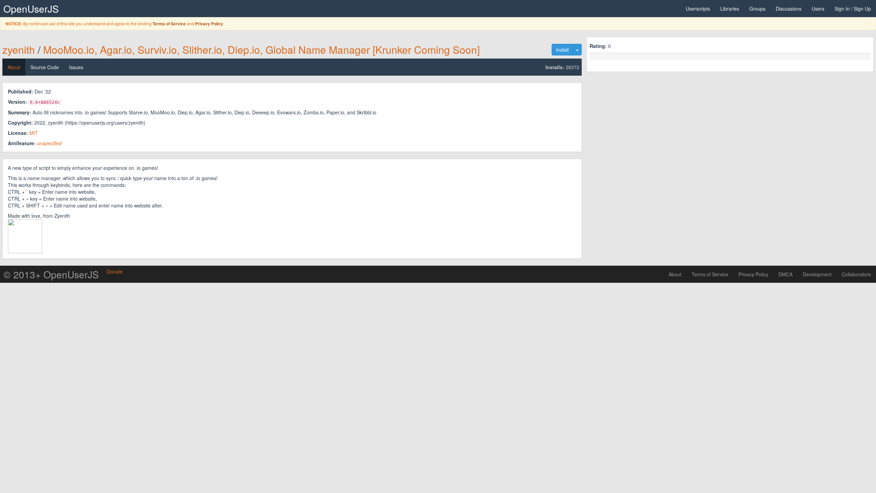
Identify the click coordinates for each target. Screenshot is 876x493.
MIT (33, 132)
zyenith (18, 49)
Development (817, 274)
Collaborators (856, 274)
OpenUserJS (31, 8)
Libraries (729, 8)
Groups (757, 8)
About (14, 67)
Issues (76, 67)
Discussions (788, 8)
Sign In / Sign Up (853, 8)
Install (562, 49)
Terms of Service (169, 24)
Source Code (44, 67)
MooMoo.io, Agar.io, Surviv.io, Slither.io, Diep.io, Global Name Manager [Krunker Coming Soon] (261, 49)
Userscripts (698, 8)
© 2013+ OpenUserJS (51, 274)
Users (818, 8)
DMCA (785, 274)
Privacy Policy (209, 24)
